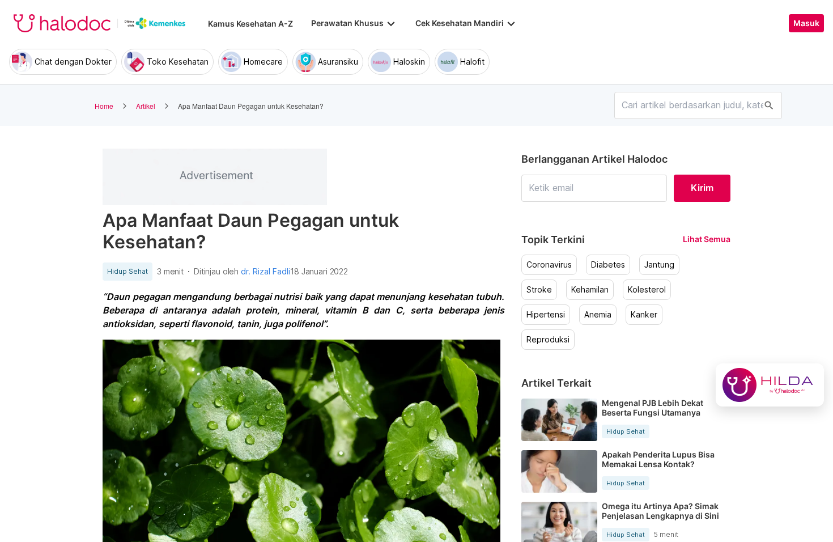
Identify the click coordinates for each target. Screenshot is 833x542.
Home (104, 106)
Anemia (597, 314)
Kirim (702, 188)
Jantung (659, 264)
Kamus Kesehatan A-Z (250, 23)
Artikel (145, 106)
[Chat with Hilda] (770, 384)
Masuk (806, 23)
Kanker (644, 314)
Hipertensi (545, 314)
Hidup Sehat (127, 272)
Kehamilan (590, 289)
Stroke (539, 289)
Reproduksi (548, 339)
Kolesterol (647, 289)
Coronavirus (549, 264)
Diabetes (608, 264)
